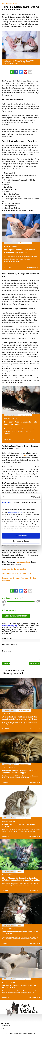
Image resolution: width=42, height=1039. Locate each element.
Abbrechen (6, 663)
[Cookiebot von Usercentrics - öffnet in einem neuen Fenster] (31, 497)
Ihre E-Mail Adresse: (9, 644)
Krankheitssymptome (9, 4)
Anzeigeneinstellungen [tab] (29, 502)
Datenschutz (5, 1026)
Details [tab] (16, 502)
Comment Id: (7, 638)
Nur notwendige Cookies (21, 541)
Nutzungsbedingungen (10, 626)
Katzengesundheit (23, 562)
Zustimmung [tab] (6, 502)
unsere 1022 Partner (15, 512)
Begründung (6, 651)
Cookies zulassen (21, 535)
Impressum (5, 1023)
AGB (2, 1028)
